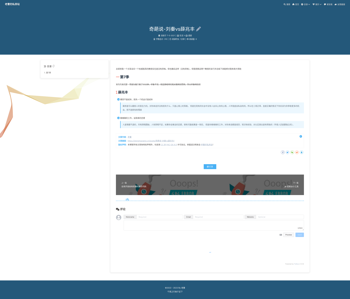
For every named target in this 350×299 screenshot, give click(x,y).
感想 (190, 35)
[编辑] (198, 29)
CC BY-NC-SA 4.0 (169, 144)
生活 (181, 35)
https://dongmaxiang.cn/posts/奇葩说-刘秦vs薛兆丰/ (151, 141)
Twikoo (296, 264)
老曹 (130, 137)
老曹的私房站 (12, 4)
